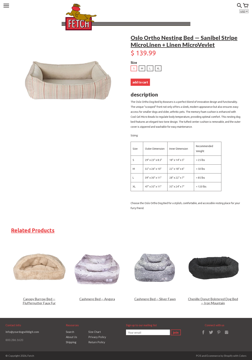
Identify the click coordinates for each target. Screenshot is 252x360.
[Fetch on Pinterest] (219, 334)
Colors (242, 355)
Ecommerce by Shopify (220, 355)
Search (70, 331)
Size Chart (94, 331)
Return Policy (96, 342)
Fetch (30, 355)
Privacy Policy (97, 337)
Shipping (71, 342)
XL (158, 68)
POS (198, 355)
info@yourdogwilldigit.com (22, 331)
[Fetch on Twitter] (211, 334)
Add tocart (140, 82)
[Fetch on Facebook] (203, 334)
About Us (71, 337)
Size (134, 63)
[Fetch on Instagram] (226, 334)
